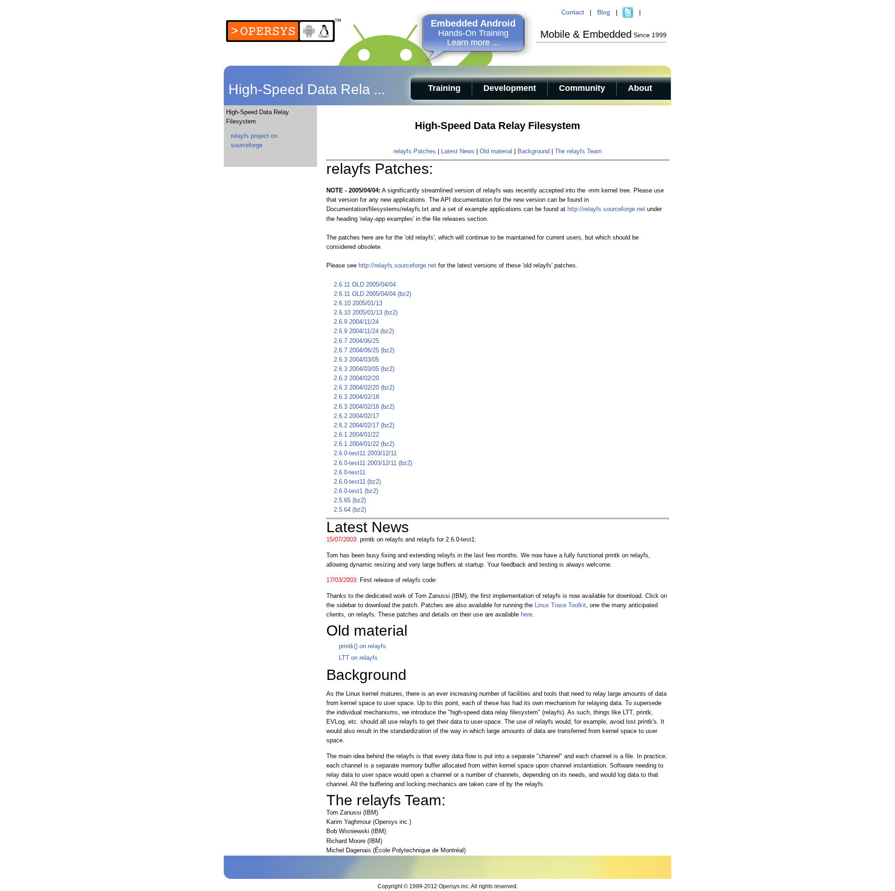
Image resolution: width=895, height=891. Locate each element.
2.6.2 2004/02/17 (356, 415)
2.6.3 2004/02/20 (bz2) (364, 387)
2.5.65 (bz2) (350, 500)
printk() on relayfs (362, 646)
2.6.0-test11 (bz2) (357, 481)
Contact (572, 12)
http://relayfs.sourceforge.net (606, 209)
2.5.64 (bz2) (350, 509)
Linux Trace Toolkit (560, 605)
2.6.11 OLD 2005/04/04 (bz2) (372, 293)
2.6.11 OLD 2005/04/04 (365, 284)
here (526, 614)
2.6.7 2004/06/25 (356, 340)
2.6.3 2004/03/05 (356, 359)
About (640, 88)
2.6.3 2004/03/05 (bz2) (364, 368)
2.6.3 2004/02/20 (356, 378)
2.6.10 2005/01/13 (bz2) (366, 312)
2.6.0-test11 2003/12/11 (365, 453)
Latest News (458, 151)
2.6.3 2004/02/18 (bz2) (364, 406)
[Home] (283, 39)
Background (533, 151)
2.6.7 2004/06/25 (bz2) (364, 350)
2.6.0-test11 (349, 472)
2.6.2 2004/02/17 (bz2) (364, 425)
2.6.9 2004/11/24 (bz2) (364, 331)
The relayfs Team (578, 151)
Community (582, 88)
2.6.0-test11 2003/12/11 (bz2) (373, 462)
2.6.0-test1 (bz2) (356, 490)
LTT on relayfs (358, 657)
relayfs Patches (414, 151)
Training (444, 88)
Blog (603, 12)
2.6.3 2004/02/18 (356, 396)
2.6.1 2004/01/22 (356, 434)
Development (509, 88)
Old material (496, 151)
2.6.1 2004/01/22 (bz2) (364, 443)
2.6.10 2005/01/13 (358, 303)
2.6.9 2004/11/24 (356, 321)
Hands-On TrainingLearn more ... (473, 33)
